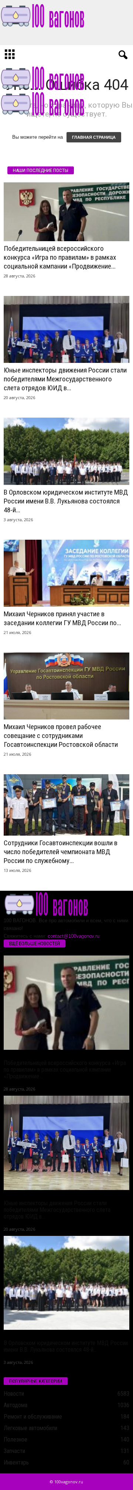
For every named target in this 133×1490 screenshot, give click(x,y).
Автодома (15, 1405)
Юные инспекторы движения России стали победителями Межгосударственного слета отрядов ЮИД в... (65, 379)
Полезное (15, 1439)
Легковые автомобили (30, 1428)
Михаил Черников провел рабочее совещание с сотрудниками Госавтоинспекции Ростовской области (61, 735)
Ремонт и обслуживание (33, 1416)
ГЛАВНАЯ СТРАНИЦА (94, 137)
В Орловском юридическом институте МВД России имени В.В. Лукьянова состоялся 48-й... (66, 501)
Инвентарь (16, 1462)
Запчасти (14, 1450)
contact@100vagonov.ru (73, 936)
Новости (14, 1393)
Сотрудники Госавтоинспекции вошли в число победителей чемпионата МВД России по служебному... (60, 852)
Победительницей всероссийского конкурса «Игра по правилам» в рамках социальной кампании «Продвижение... (60, 257)
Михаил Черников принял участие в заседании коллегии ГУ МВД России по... (62, 618)
